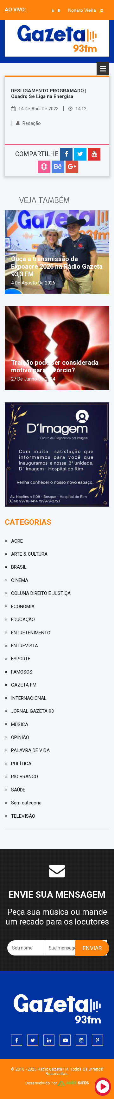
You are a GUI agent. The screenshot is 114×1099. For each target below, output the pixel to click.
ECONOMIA (23, 606)
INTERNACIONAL (29, 698)
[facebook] (16, 1040)
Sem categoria (26, 803)
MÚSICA (19, 724)
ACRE (17, 541)
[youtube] (65, 1040)
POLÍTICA (21, 763)
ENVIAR (92, 948)
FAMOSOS (21, 672)
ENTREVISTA (24, 646)
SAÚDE (18, 790)
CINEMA (19, 580)
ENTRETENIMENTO (30, 633)
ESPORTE (20, 659)
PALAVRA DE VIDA (30, 750)
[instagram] (81, 1040)
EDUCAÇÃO (23, 619)
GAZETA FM (23, 685)
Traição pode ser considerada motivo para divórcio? (54, 366)
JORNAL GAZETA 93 (32, 711)
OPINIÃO (20, 737)
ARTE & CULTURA (29, 554)
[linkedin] (48, 1040)
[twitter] (32, 1040)
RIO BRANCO (24, 776)
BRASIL (19, 567)
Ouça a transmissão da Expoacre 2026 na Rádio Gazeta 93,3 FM (57, 266)
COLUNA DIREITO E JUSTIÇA (41, 593)
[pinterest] (97, 1040)
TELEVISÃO (23, 816)
